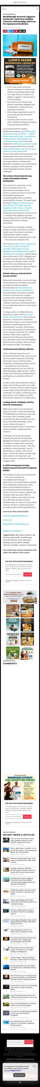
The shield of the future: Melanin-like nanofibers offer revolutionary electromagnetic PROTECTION (23, 940)
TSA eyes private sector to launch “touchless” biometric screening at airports (22, 912)
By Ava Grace (21, 999)
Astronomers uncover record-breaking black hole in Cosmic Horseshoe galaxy (23, 987)
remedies (14, 545)
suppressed (31, 545)
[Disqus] (20, 692)
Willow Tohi (16, 27)
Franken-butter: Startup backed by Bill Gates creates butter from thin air (23, 958)
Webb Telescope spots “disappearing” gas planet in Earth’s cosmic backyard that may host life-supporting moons (23, 977)
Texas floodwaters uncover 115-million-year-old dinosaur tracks (21, 931)
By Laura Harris (22, 916)
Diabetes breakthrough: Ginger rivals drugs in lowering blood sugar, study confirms (23, 860)
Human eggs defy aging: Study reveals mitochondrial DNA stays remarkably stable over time (23, 922)
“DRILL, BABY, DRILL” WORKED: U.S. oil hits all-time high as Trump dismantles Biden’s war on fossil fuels (23, 850)
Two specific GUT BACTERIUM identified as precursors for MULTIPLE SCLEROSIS (23, 1013)
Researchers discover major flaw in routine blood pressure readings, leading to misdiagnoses (22, 949)
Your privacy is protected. (11, 580)
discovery (27, 540)
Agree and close (19, 1075)
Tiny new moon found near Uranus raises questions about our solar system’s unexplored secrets (22, 840)
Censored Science (10, 540)
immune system (16, 543)
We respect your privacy (28, 1053)
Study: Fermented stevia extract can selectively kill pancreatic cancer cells (23, 996)
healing (6, 543)
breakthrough (26, 537)
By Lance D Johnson (23, 944)
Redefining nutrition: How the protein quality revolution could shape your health (23, 892)
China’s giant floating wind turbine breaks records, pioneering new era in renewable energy (23, 902)
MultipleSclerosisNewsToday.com (16, 524)
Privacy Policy (16, 1071)
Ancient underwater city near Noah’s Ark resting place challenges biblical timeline (23, 967)
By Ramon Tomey (22, 962)
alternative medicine (23, 535)
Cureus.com (7, 520)
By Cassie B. (21, 844)
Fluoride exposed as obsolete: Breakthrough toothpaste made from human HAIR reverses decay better (23, 870)
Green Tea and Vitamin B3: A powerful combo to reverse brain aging (23, 1004)
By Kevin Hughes (22, 972)
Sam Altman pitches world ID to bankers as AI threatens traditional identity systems (22, 1023)
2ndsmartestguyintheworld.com (15, 516)
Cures (20, 540)
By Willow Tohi (22, 854)
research (22, 545)
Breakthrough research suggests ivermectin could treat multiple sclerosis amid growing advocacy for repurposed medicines (22, 881)
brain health (15, 537)
